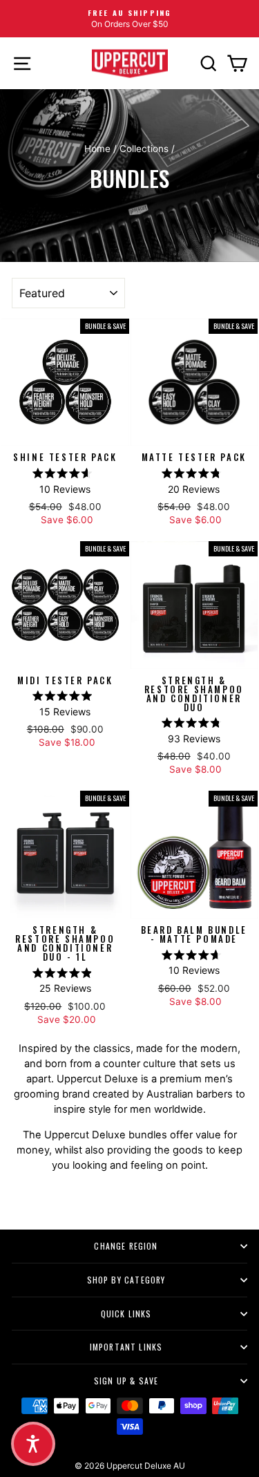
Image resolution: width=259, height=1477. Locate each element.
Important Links (126, 1347)
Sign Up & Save (126, 1380)
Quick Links (126, 1313)
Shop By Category (126, 1280)
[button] (33, 1444)
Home (97, 148)
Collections (144, 148)
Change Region (125, 1246)
